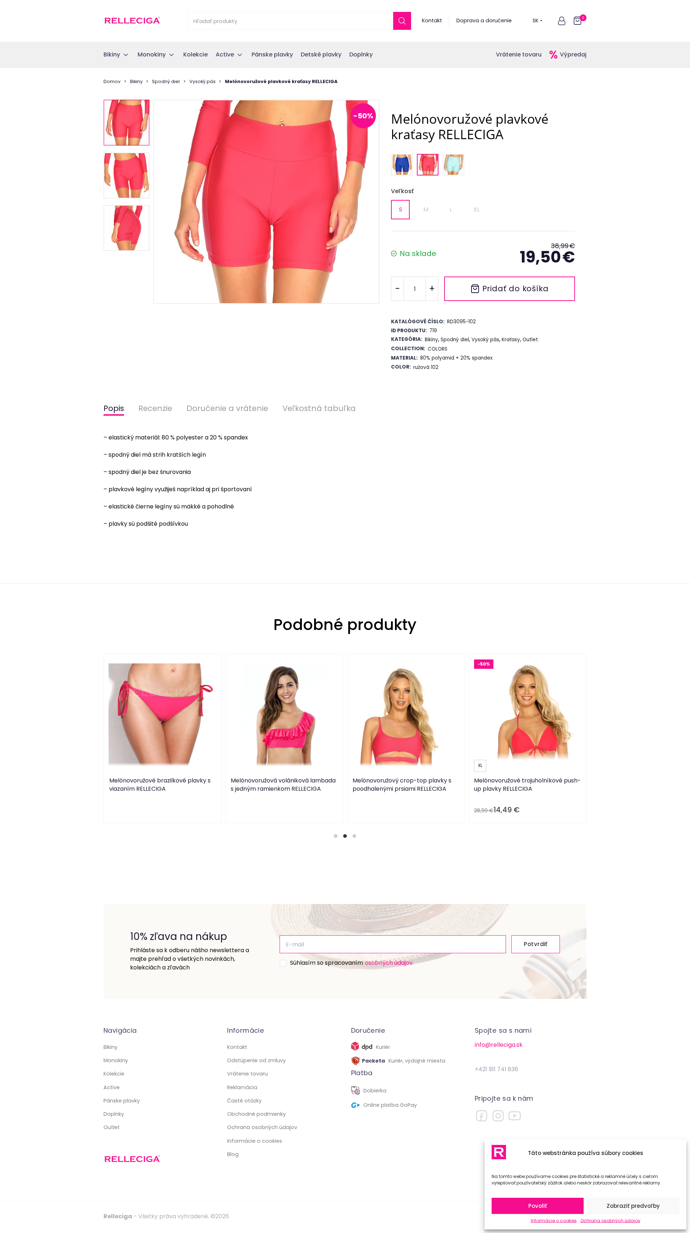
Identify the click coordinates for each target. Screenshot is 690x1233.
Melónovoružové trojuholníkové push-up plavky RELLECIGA (527, 784)
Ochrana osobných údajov (610, 1221)
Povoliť (537, 1206)
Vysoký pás (202, 81)
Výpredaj (573, 54)
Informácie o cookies (554, 1221)
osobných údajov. (389, 963)
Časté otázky (244, 1100)
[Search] (402, 21)
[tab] (335, 836)
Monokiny (116, 1060)
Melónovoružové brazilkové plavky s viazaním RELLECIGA (160, 784)
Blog (233, 1154)
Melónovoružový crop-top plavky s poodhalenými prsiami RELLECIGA (402, 784)
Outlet (112, 1127)
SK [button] (535, 20)
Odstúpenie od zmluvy (256, 1060)
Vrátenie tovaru (519, 54)
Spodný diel (166, 81)
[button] (561, 21)
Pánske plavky (122, 1100)
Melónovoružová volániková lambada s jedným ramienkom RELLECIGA (283, 784)
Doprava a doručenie (484, 20)
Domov (112, 81)
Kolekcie (114, 1073)
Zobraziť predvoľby (633, 1206)
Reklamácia (242, 1087)
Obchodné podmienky (256, 1114)
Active (112, 1087)
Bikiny (136, 81)
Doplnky (114, 1114)
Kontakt (432, 20)
